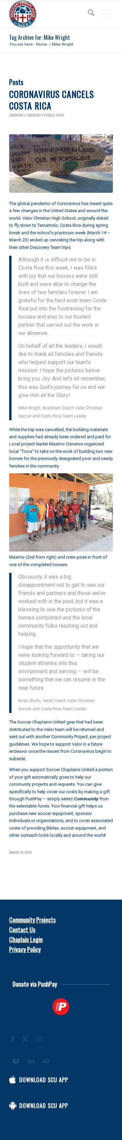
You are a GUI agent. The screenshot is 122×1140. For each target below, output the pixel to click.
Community (17, 115)
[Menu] (103, 14)
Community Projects (32, 919)
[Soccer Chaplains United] (50, 14)
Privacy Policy (25, 949)
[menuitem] (87, 14)
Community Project (41, 115)
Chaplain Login (26, 939)
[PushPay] (61, 1007)
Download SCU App (43, 1080)
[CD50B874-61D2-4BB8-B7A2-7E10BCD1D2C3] (61, 163)
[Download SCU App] (12, 1080)
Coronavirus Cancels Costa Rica (51, 99)
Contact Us (22, 929)
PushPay (33, 798)
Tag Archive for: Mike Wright (39, 37)
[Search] (87, 14)
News (60, 115)
